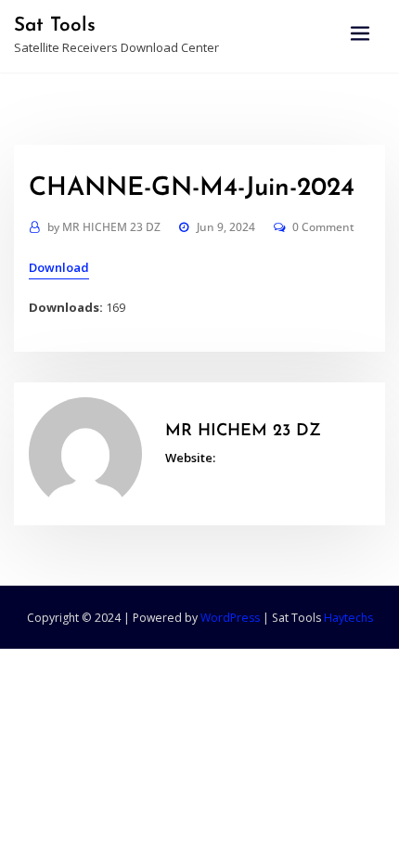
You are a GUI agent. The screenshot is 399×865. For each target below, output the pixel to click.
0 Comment (323, 227)
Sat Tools (55, 25)
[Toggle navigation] (360, 34)
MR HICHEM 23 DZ (104, 227)
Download (59, 267)
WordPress (230, 618)
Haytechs (348, 618)
